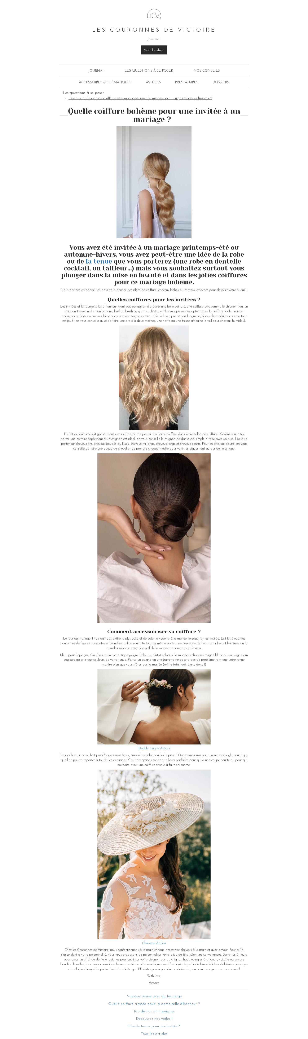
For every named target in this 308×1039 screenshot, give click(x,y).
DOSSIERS (220, 82)
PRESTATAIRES (186, 82)
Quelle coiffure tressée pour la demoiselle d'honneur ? (154, 1004)
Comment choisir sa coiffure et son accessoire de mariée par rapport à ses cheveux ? (140, 98)
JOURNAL (96, 71)
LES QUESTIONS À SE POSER (149, 70)
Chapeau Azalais (154, 943)
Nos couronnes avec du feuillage (154, 996)
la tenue (100, 261)
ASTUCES (153, 82)
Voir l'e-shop (154, 50)
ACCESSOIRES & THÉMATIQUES (105, 82)
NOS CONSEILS (207, 70)
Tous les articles (154, 1034)
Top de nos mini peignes (154, 1011)
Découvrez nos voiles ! (154, 1019)
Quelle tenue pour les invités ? (154, 1026)
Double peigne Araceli (154, 748)
